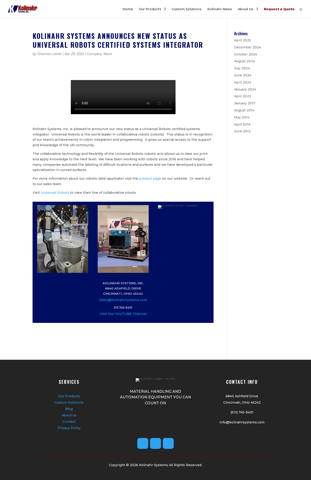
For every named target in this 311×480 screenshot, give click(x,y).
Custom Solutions (186, 9)
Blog (69, 409)
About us (69, 415)
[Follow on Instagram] (168, 443)
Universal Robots (55, 193)
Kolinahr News (219, 9)
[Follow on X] (155, 443)
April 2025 (242, 40)
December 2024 (247, 47)
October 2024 (245, 54)
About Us (245, 9)
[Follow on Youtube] (142, 443)
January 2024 (245, 89)
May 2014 (242, 117)
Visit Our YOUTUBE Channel (123, 314)
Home (128, 9)
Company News (99, 54)
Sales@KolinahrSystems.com (123, 300)
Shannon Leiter (49, 54)
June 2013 (242, 131)
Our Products (150, 9)
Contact (69, 422)
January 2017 (244, 103)
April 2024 (242, 82)
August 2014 (244, 110)
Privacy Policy (69, 428)
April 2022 (242, 96)
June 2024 (242, 75)
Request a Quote (279, 9)
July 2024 (242, 68)
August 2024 (244, 61)
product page (150, 178)
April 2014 (242, 124)
